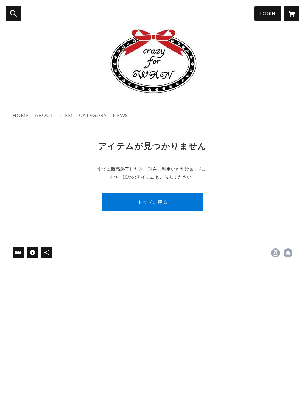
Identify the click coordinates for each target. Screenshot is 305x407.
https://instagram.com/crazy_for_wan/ (275, 252)
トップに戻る (153, 202)
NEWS (120, 115)
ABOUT (44, 115)
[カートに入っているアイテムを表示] (291, 13)
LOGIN (267, 13)
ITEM (66, 115)
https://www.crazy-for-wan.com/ (288, 252)
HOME (21, 115)
